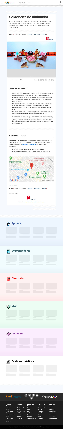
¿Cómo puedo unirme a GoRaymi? (9, 419)
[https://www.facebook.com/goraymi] (26, 395)
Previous (9, 59)
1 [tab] (30, 76)
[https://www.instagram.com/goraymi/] (33, 395)
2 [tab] (31, 76)
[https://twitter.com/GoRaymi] (29, 395)
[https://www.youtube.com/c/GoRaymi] (37, 395)
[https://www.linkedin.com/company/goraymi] (31, 398)
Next (54, 59)
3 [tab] (32, 76)
